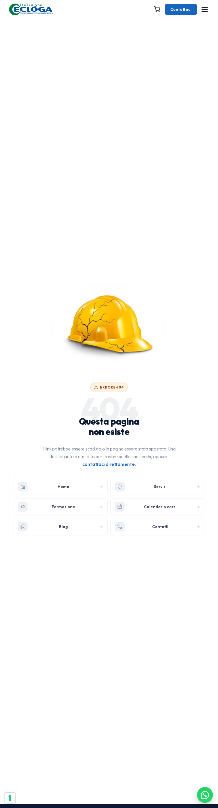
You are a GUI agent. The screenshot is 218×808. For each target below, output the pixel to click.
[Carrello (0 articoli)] (157, 9)
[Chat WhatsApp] (205, 795)
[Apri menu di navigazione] (204, 9)
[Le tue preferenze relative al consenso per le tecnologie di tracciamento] (10, 798)
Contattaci (181, 9)
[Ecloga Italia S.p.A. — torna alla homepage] (31, 9)
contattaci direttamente (108, 464)
